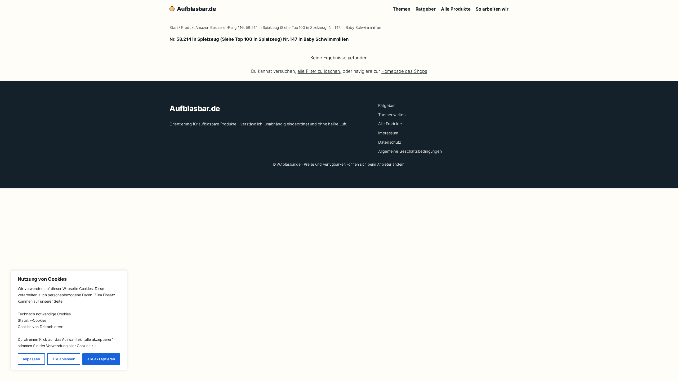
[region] (69, 320)
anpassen (31, 359)
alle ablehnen (63, 359)
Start (174, 27)
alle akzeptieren (101, 359)
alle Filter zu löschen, (319, 71)
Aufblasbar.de (196, 8)
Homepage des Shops (404, 71)
